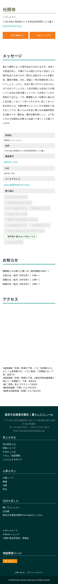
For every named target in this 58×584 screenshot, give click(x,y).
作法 (5, 489)
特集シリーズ (9, 448)
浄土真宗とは (9, 444)
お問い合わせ (20, 572)
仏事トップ (8, 477)
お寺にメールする (44, 35)
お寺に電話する (17, 35)
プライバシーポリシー (35, 572)
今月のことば (9, 451)
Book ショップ (12, 534)
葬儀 (5, 481)
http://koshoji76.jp (12, 26)
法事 (5, 485)
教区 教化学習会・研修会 (17, 538)
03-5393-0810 (20, 427)
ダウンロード (11, 530)
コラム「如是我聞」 (12, 455)
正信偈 (6, 511)
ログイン (11, 561)
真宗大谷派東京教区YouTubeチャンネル (22, 515)
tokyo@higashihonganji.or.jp (32, 430)
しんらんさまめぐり (12, 459)
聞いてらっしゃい (11, 507)
